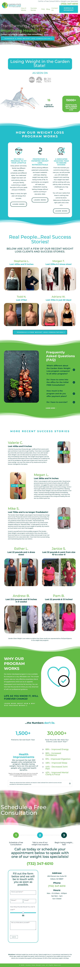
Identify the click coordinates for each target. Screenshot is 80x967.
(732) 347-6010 (69, 4)
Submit (14, 937)
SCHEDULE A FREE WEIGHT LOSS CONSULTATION (28, 38)
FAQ (43, 9)
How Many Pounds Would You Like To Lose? (22, 908)
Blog (48, 9)
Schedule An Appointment (69, 9)
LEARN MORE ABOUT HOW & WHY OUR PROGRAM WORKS (19, 704)
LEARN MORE (19, 204)
